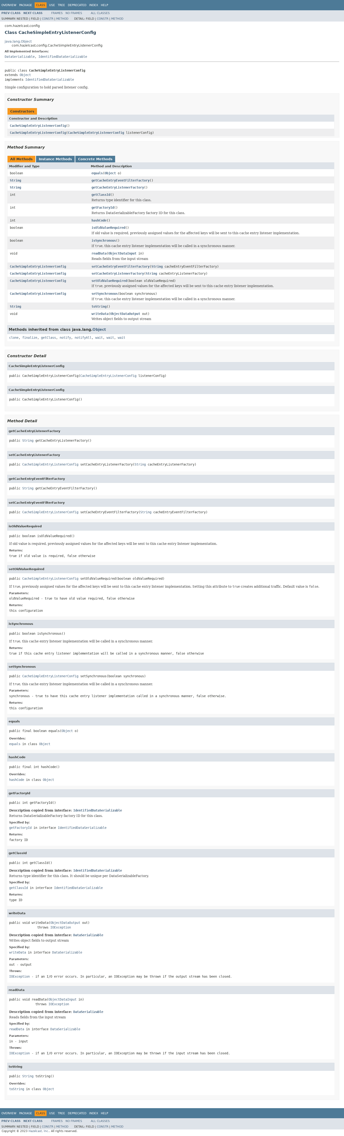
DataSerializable (20, 56)
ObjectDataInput (122, 253)
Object (25, 75)
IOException (60, 927)
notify (65, 337)
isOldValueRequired (108, 227)
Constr (47, 18)
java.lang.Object (18, 41)
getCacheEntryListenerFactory (117, 187)
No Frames (74, 13)
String (15, 180)
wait (99, 337)
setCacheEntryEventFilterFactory (120, 266)
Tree (61, 5)
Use (52, 5)
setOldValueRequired (109, 281)
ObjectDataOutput (125, 314)
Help (104, 5)
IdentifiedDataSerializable (62, 56)
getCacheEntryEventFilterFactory (120, 180)
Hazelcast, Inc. (39, 1131)
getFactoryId (102, 207)
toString (98, 306)
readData (98, 253)
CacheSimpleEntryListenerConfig (38, 125)
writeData (99, 314)
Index (93, 5)
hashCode (98, 220)
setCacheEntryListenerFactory (117, 273)
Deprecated (77, 5)
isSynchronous (103, 240)
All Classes (100, 13)
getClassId (100, 195)
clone (13, 337)
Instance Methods (55, 159)
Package (25, 5)
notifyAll (83, 337)
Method (62, 18)
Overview (8, 5)
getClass (48, 337)
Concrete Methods (95, 159)
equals (97, 173)
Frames (57, 13)
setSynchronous (104, 293)
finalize (29, 337)
